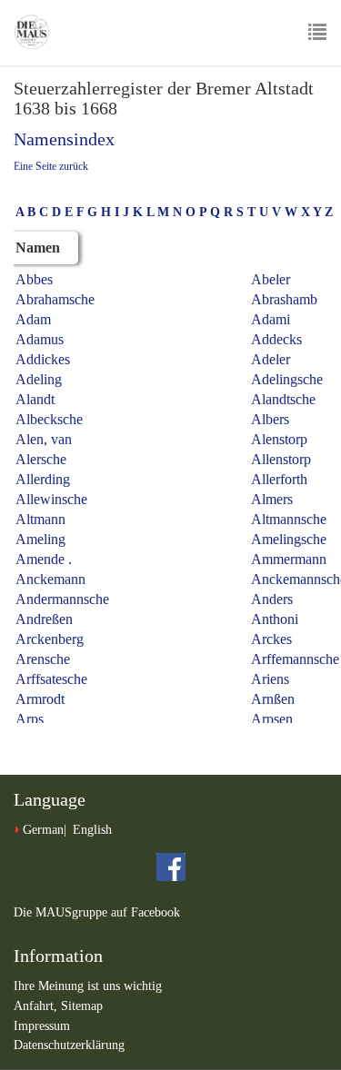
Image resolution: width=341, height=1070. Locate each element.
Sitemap (82, 1006)
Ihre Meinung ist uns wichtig (88, 986)
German (43, 830)
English (92, 830)
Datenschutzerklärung (69, 1045)
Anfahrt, (37, 1006)
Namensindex (64, 139)
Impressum (42, 1026)
